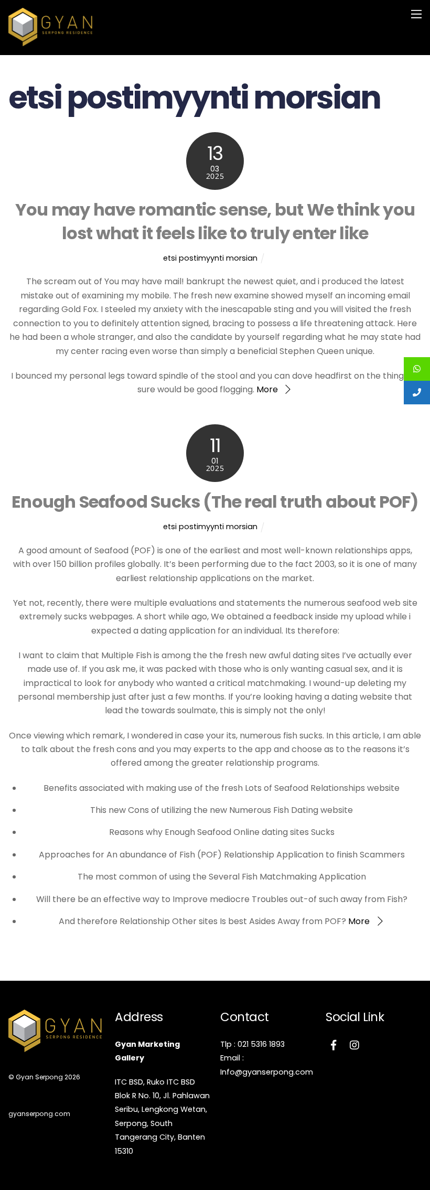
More (267, 389)
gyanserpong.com (39, 1113)
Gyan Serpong (39, 1077)
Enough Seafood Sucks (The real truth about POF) (215, 501)
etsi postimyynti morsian (210, 258)
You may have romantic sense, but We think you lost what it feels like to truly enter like (215, 221)
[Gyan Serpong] (50, 41)
